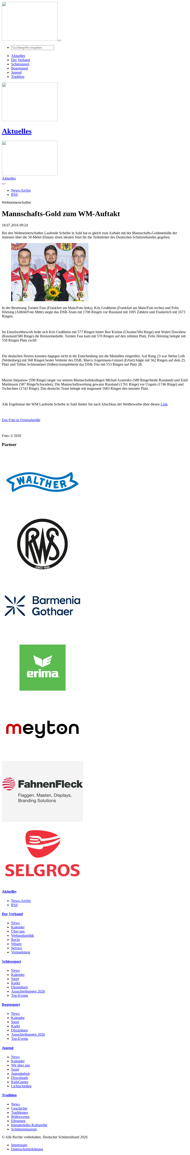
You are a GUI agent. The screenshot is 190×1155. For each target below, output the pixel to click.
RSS (14, 905)
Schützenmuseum (24, 1129)
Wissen (16, 944)
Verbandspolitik (22, 935)
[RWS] (42, 573)
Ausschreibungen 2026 (28, 991)
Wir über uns (20, 1065)
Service (16, 948)
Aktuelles (17, 131)
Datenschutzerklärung (27, 1149)
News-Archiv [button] (21, 190)
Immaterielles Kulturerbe (29, 1125)
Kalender (18, 927)
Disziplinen (19, 987)
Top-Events (19, 995)
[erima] (42, 697)
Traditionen (19, 1112)
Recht (15, 940)
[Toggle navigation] (59, 40)
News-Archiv (21, 901)
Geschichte (19, 1108)
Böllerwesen (20, 1117)
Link (164, 404)
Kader (15, 983)
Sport (15, 979)
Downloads (19, 1078)
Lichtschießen (21, 1086)
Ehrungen (18, 1121)
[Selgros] (42, 882)
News (15, 923)
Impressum (19, 1145)
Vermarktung (20, 952)
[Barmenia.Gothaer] (42, 635)
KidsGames (19, 1082)
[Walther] (42, 511)
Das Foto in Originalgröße (21, 420)
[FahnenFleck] (42, 821)
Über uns (18, 931)
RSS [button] (14, 194)
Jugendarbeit (20, 1074)
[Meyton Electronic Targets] (42, 759)
